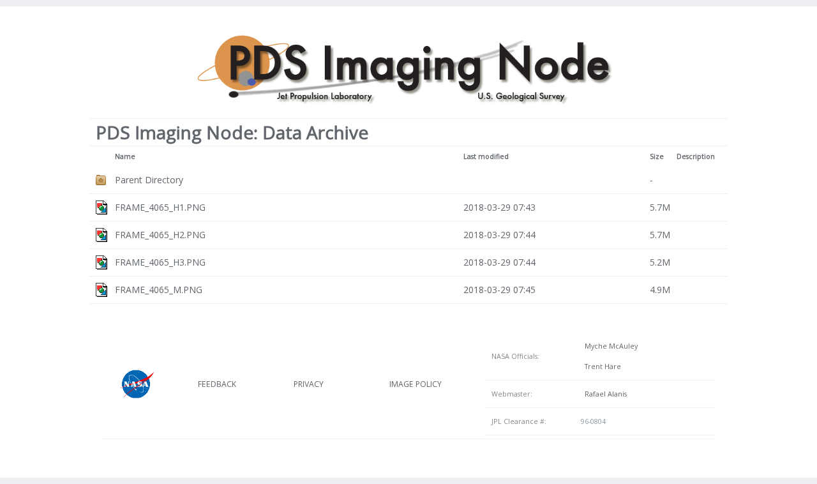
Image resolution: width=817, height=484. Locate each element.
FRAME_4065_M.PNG (158, 290)
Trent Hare (601, 366)
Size (657, 156)
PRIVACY (309, 384)
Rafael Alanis (604, 393)
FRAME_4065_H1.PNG (160, 207)
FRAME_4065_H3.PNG (160, 262)
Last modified (486, 156)
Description (696, 156)
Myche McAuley (609, 346)
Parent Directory (149, 180)
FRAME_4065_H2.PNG (160, 235)
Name (125, 156)
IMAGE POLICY (415, 384)
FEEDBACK (217, 384)
